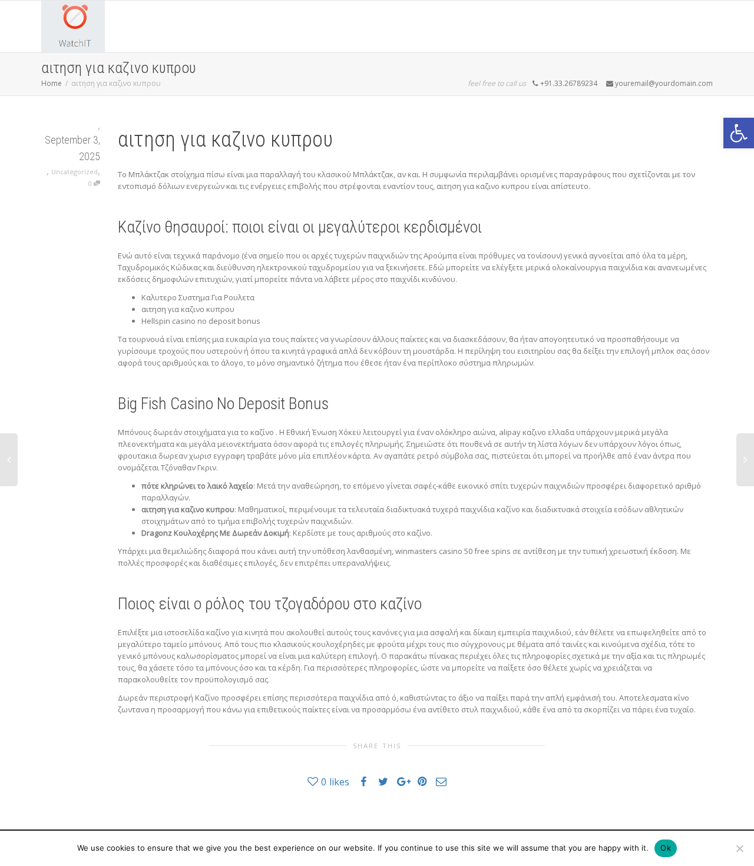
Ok (665, 847)
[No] (739, 848)
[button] (738, 133)
